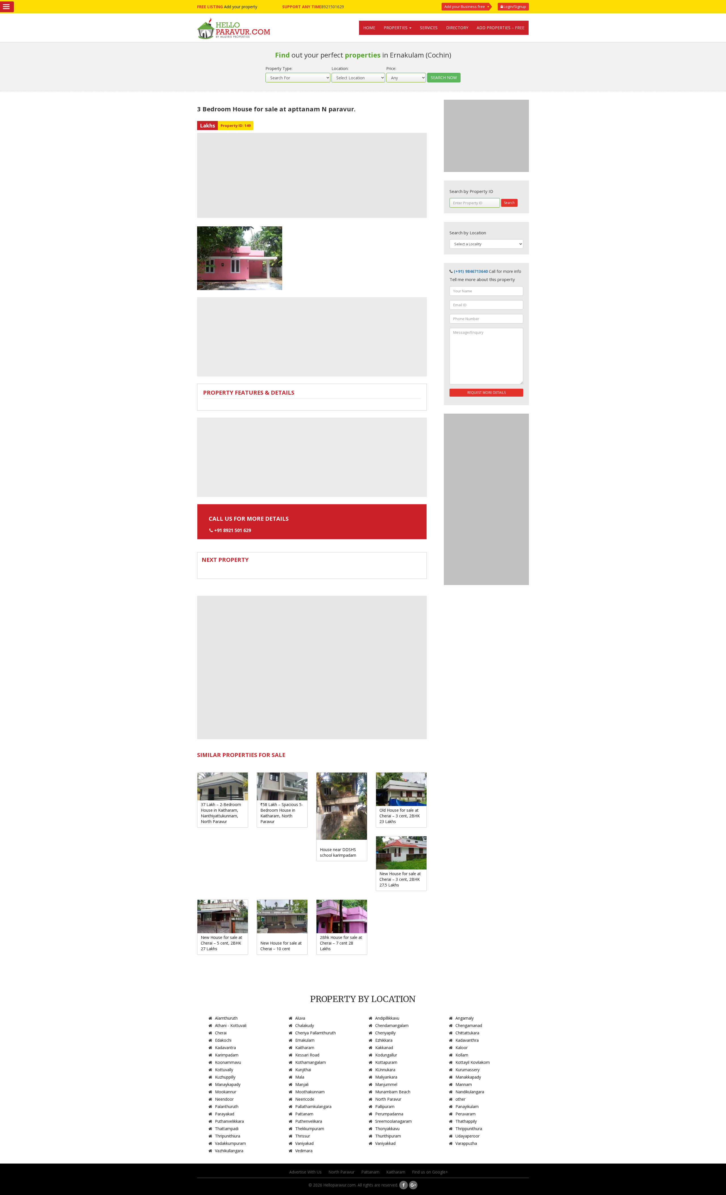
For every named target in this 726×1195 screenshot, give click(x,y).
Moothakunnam (310, 1091)
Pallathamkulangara (313, 1106)
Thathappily (466, 1121)
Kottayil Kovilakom (472, 1062)
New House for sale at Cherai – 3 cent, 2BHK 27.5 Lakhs (400, 879)
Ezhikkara (383, 1040)
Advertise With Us (305, 1172)
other (460, 1099)
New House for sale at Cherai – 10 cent (281, 945)
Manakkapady (468, 1077)
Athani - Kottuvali (230, 1025)
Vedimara (304, 1150)
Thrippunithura (468, 1128)
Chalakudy (304, 1025)
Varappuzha (466, 1143)
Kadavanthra (467, 1040)
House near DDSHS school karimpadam (338, 852)
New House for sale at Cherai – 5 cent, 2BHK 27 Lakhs (221, 943)
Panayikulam (467, 1106)
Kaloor (461, 1047)
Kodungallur (386, 1055)
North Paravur (388, 1099)
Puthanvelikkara (229, 1121)
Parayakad (224, 1114)
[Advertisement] (312, 175)
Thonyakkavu (387, 1128)
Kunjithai (303, 1069)
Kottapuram (386, 1062)
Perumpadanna (389, 1114)
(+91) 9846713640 (471, 271)
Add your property (240, 6)
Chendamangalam (392, 1025)
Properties (396, 27)
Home (369, 27)
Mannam (463, 1084)
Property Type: (278, 68)
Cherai (221, 1032)
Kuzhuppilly (225, 1077)
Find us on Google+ (430, 1172)
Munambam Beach (392, 1091)
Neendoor (224, 1099)
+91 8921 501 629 (232, 530)
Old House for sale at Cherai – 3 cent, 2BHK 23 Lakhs (399, 815)
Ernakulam (305, 1040)
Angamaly (464, 1018)
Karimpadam (227, 1055)
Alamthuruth (226, 1018)
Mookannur (225, 1091)
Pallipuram (384, 1106)
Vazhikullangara (229, 1150)
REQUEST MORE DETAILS (486, 392)
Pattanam (304, 1114)
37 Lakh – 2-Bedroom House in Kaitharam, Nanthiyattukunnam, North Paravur (221, 813)
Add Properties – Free (500, 27)
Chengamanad (468, 1025)
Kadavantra (225, 1047)
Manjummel (386, 1084)
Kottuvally (224, 1069)
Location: (340, 68)
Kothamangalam (310, 1062)
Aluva (300, 1018)
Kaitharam (304, 1047)
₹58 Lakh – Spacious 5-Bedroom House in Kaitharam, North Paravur (281, 813)
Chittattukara (467, 1032)
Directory (457, 27)
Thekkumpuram (309, 1128)
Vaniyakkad (385, 1143)
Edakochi (223, 1040)
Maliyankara (386, 1077)
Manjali (302, 1084)
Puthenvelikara (308, 1121)
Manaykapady (227, 1084)
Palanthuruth (227, 1106)
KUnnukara (385, 1069)
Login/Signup (514, 6)
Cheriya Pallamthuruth (315, 1032)
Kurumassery (467, 1069)
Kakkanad (384, 1047)
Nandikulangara (469, 1091)
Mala (299, 1077)
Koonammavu (228, 1062)
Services (429, 27)
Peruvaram (465, 1114)
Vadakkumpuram (230, 1143)
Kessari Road (307, 1055)
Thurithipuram (388, 1136)
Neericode (304, 1099)
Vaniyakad (304, 1143)
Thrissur (302, 1136)
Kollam (461, 1055)
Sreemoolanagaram (393, 1121)
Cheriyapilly (385, 1032)
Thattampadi (227, 1128)
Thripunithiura (227, 1136)
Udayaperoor (467, 1136)
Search (509, 202)
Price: (391, 68)
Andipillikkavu (387, 1018)
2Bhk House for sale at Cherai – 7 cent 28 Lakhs (341, 943)
